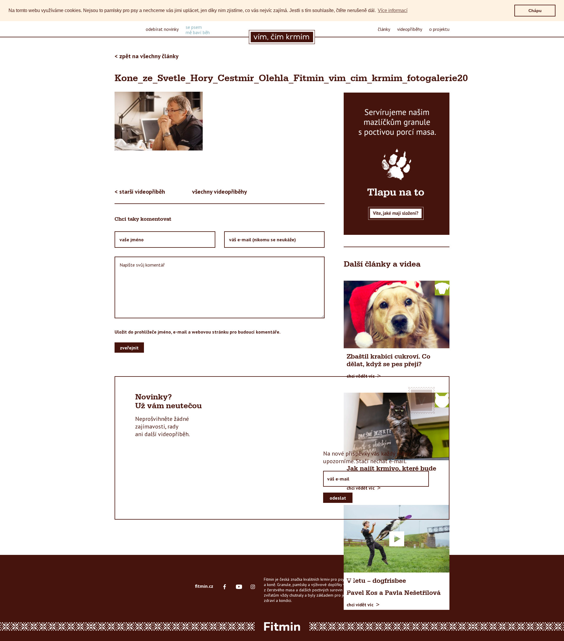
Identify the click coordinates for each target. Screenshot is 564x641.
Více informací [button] (392, 10)
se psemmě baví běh (198, 29)
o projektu (439, 29)
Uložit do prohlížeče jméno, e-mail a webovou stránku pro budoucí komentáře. (198, 332)
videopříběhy (409, 29)
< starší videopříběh (140, 191)
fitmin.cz (204, 586)
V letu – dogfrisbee (376, 581)
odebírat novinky (162, 29)
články (384, 29)
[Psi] (442, 288)
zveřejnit (129, 348)
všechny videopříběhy (219, 191)
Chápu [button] (535, 10)
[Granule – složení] (396, 164)
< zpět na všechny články (147, 56)
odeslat (338, 498)
